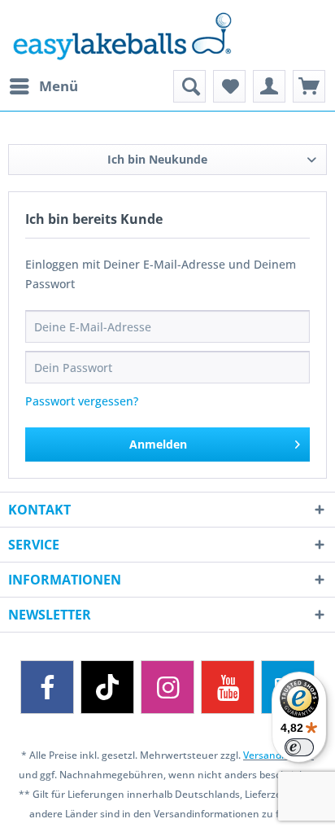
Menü (58, 86)
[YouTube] (228, 687)
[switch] (299, 747)
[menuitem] (43, 86)
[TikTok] (107, 687)
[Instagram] (167, 687)
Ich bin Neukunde (157, 159)
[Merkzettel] (229, 86)
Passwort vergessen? (81, 401)
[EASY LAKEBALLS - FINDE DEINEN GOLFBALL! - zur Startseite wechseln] (167, 35)
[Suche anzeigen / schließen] (189, 86)
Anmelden (158, 444)
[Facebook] (47, 687)
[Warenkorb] (309, 86)
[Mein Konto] (269, 86)
